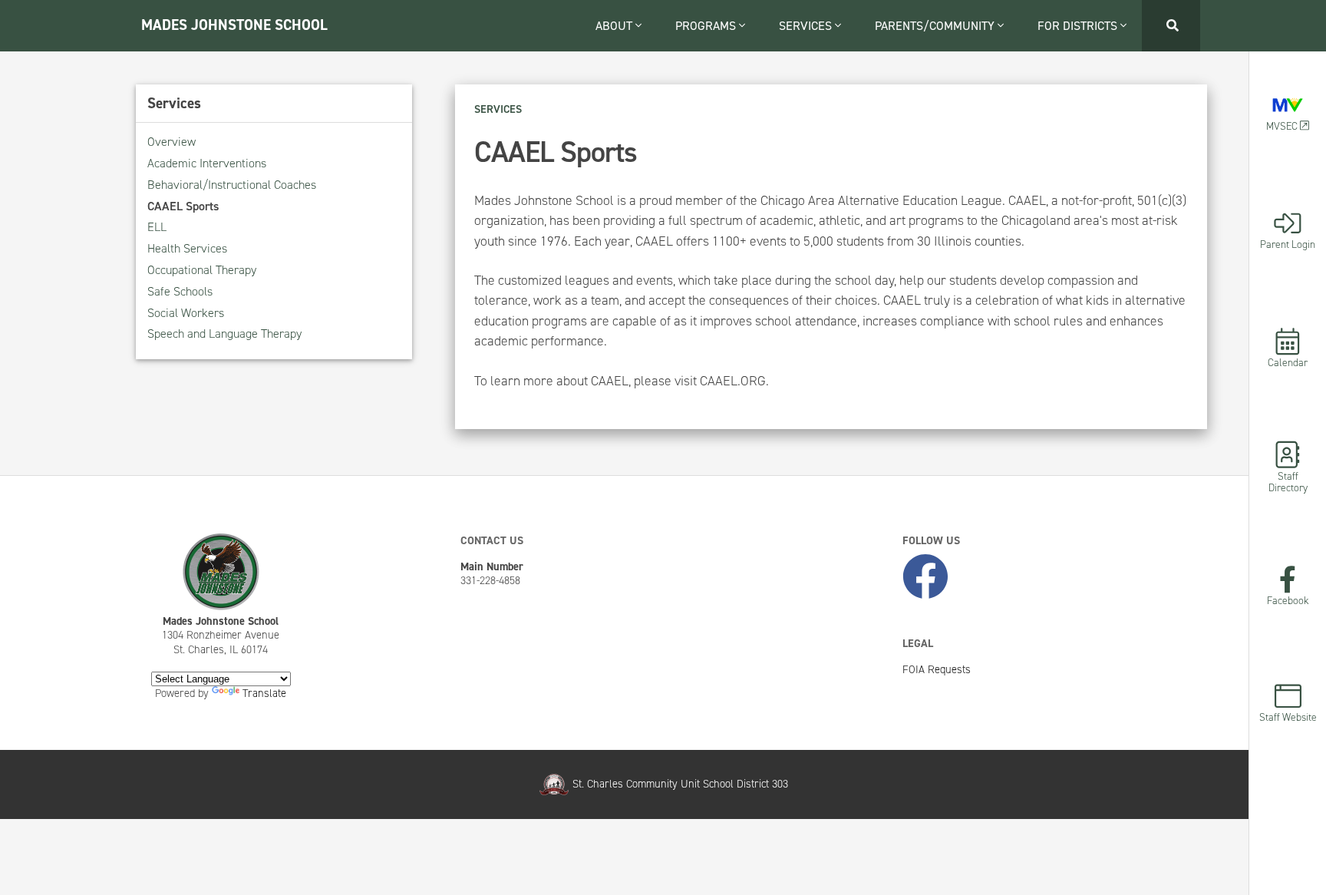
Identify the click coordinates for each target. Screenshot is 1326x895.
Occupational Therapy (201, 270)
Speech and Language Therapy (224, 333)
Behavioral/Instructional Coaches (231, 185)
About (615, 26)
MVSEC (1283, 125)
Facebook (1288, 599)
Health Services (187, 248)
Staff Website (1288, 716)
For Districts (1078, 26)
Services (807, 26)
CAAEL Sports (183, 206)
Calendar (1288, 362)
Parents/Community (936, 26)
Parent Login (1287, 243)
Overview (171, 142)
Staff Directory (1288, 481)
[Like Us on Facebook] (925, 578)
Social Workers (185, 313)
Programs (707, 26)
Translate (264, 693)
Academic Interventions (206, 163)
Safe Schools (180, 291)
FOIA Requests (936, 669)
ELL (157, 227)
